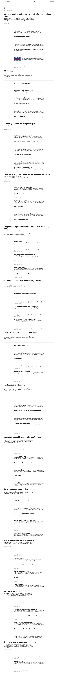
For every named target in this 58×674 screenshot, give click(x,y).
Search (35, 1)
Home (22, 1)
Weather (32, 1)
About (25, 1)
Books (28, 1)
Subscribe (52, 1)
